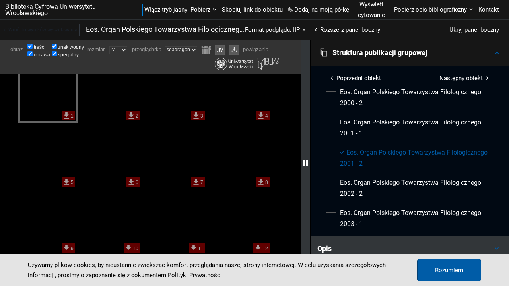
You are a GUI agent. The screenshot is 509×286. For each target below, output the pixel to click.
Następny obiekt (461, 78)
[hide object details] (305, 163)
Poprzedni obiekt (358, 78)
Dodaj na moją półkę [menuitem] (321, 9)
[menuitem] (414, 97)
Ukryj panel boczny (474, 29)
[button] (410, 53)
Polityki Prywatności (195, 275)
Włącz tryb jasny (165, 9)
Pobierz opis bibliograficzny (430, 9)
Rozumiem (449, 270)
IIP (296, 29)
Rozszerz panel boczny (350, 29)
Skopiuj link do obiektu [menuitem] (252, 9)
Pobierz (200, 9)
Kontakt (488, 9)
